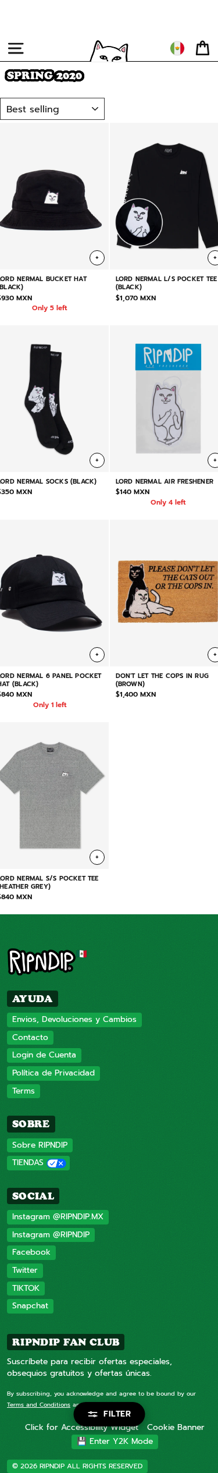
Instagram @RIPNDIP (51, 1235)
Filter (117, 1414)
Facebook (31, 1252)
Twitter (25, 1270)
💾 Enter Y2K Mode (115, 1441)
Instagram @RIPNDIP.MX (57, 1217)
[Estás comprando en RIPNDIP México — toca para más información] (177, 48)
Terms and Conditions (38, 1404)
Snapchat (30, 1306)
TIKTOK (26, 1288)
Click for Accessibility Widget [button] (81, 1427)
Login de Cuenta (44, 1055)
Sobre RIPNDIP (39, 1145)
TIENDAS (28, 1162)
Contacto (30, 1037)
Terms (23, 1091)
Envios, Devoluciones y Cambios (74, 1019)
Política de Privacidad (53, 1073)
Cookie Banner (176, 1427)
